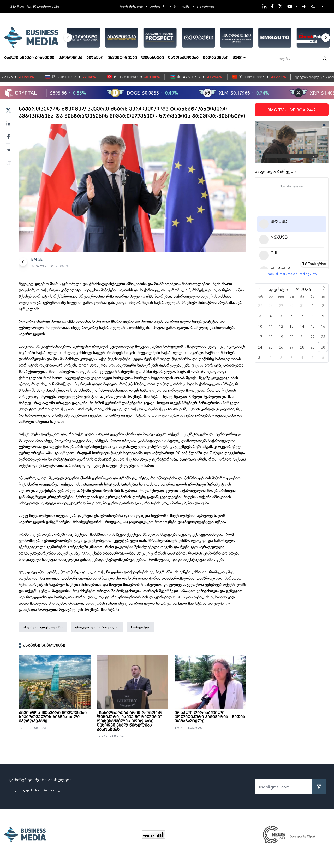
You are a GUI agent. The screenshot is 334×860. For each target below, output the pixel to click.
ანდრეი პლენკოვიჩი (43, 626)
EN (304, 6)
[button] (68, 37)
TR (321, 6)
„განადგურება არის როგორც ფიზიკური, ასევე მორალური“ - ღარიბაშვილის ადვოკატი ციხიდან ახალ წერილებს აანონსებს (131, 721)
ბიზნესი (94, 58)
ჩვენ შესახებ (131, 6)
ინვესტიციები (122, 58)
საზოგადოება (183, 58)
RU (313, 6)
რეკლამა (181, 6)
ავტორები (205, 6)
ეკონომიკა (70, 58)
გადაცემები (215, 58)
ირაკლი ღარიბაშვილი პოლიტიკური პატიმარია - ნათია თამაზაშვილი (210, 717)
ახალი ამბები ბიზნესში (29, 58)
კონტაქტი (158, 6)
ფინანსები (152, 58)
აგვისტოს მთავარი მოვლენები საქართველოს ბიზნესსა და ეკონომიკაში (53, 717)
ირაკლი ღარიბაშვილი (96, 626)
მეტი (237, 58)
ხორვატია (140, 626)
